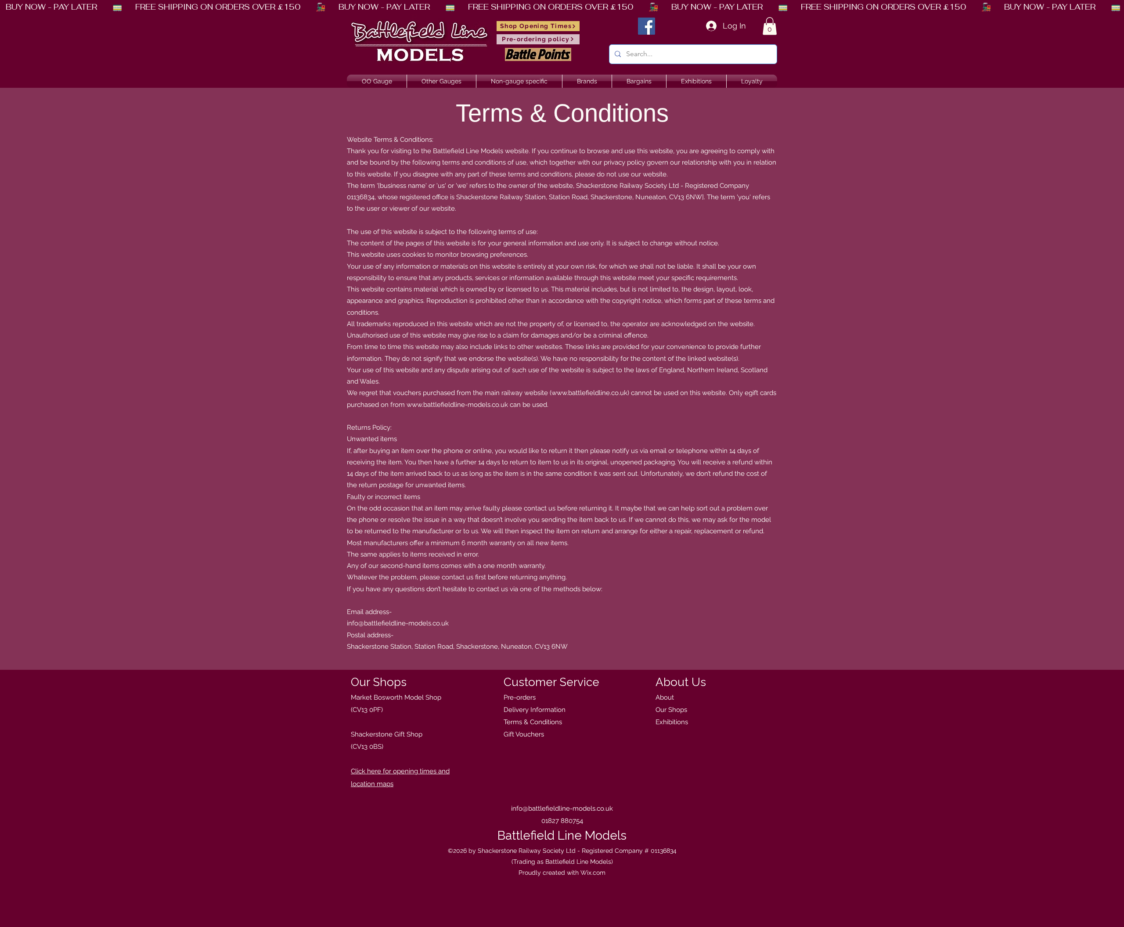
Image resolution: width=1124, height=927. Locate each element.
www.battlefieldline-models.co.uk (457, 405)
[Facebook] (646, 26)
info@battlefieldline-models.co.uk (398, 623)
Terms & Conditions (533, 722)
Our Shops (671, 710)
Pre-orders (520, 697)
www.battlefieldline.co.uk (589, 393)
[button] (769, 26)
